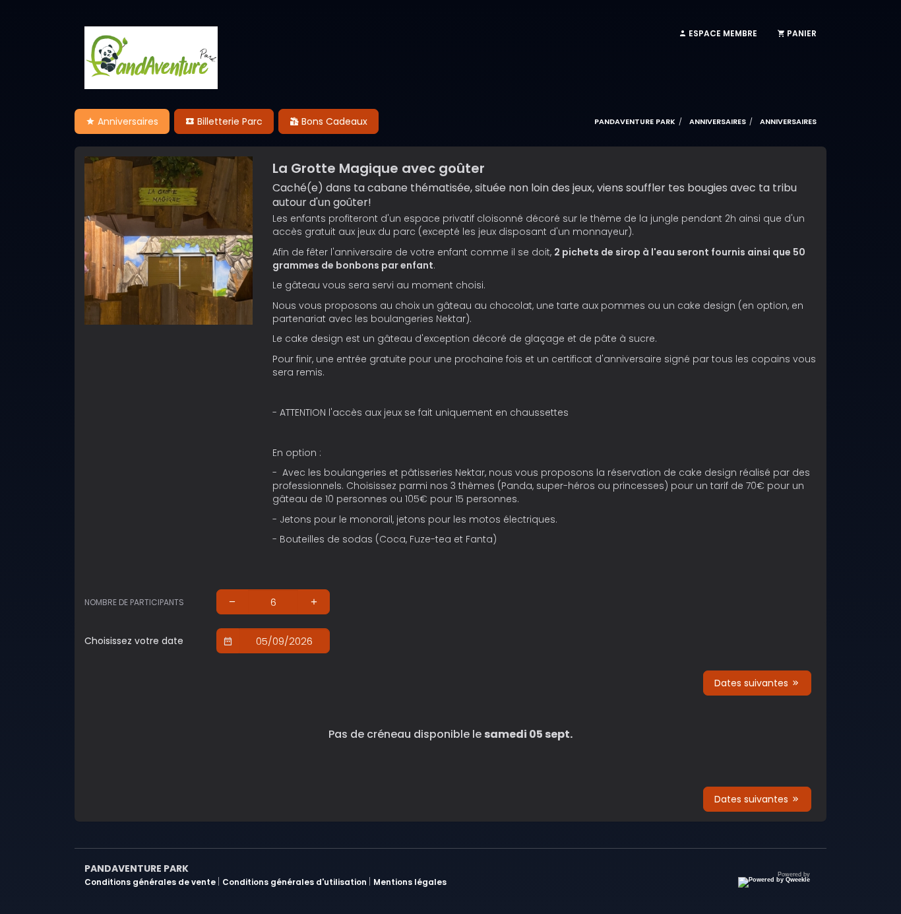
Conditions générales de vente (151, 882)
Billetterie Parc (229, 121)
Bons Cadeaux (333, 121)
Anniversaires (126, 121)
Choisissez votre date (133, 640)
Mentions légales (410, 882)
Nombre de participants (134, 602)
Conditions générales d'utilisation (295, 882)
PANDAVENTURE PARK (634, 121)
